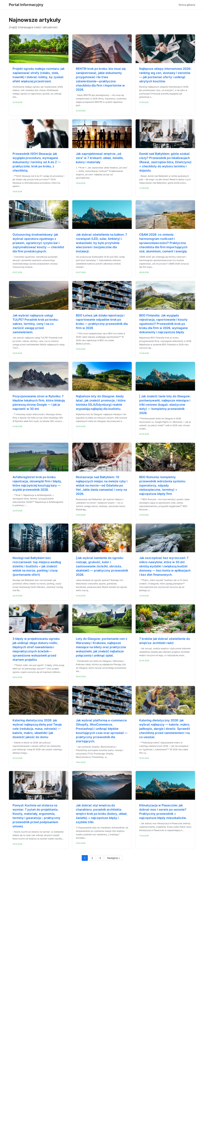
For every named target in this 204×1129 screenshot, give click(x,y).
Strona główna (187, 4)
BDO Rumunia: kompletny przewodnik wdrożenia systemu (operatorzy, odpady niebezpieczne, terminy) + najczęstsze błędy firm (162, 485)
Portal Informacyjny (26, 5)
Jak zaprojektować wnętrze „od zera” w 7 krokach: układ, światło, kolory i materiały (100, 158)
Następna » (113, 857)
